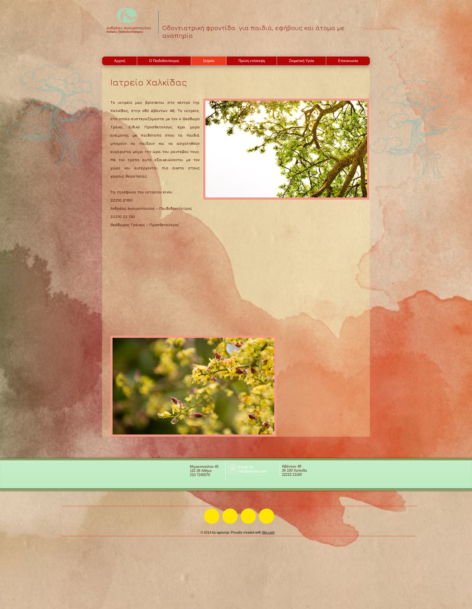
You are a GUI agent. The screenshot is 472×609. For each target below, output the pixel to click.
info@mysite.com (253, 471)
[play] (355, 193)
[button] (286, 149)
